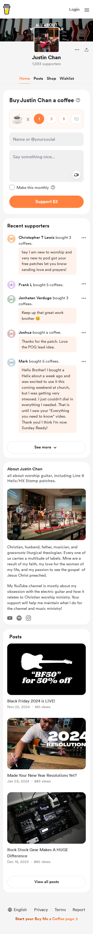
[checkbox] (29, 187)
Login (74, 9)
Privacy (41, 909)
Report (79, 909)
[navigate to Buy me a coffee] (6, 9)
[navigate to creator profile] (46, 40)
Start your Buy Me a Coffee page (44, 919)
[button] (87, 10)
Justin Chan (46, 57)
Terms (60, 909)
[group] (46, 679)
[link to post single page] (46, 677)
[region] (46, 152)
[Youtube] (9, 618)
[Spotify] (19, 618)
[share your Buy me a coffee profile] (86, 50)
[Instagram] (28, 618)
